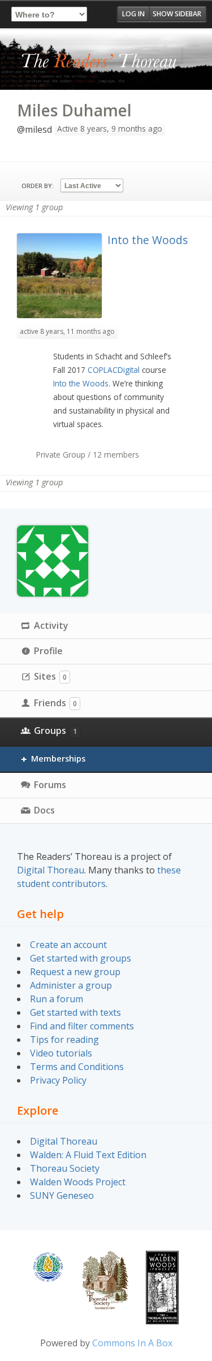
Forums (50, 785)
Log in (133, 14)
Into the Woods (147, 239)
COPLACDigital (114, 369)
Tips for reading (64, 1039)
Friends (55, 703)
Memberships (58, 758)
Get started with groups (80, 958)
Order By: (37, 185)
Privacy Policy (58, 1080)
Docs (44, 810)
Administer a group (71, 985)
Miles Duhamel (74, 110)
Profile (48, 651)
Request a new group (75, 972)
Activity (51, 625)
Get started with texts (75, 1012)
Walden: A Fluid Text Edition (88, 1155)
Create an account (68, 944)
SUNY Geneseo (62, 1195)
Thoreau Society (64, 1168)
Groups (55, 730)
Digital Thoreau (50, 870)
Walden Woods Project (78, 1182)
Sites (50, 676)
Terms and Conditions (77, 1066)
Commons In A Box (132, 1343)
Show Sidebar (177, 14)
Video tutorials (61, 1053)
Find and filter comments (82, 1026)
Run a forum (56, 999)
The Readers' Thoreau (99, 62)
